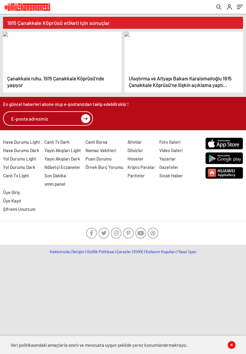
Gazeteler (168, 167)
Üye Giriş (11, 192)
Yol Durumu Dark (19, 167)
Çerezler (124, 251)
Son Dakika (55, 175)
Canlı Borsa (96, 142)
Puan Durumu (99, 158)
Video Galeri (170, 150)
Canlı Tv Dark (57, 142)
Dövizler (135, 150)
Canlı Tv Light (16, 175)
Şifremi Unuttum (19, 209)
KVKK (138, 251)
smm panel (54, 184)
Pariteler (136, 175)
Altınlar (135, 142)
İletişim (78, 251)
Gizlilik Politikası (100, 251)
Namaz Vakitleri (101, 150)
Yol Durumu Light (19, 158)
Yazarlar (167, 158)
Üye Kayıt (12, 200)
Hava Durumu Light (21, 142)
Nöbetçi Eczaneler (62, 167)
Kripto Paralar (141, 167)
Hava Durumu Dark (21, 150)
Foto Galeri (169, 142)
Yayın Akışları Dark (62, 158)
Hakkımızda (60, 251)
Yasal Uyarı (187, 251)
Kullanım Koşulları (161, 251)
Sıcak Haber (171, 175)
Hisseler (135, 158)
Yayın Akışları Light (62, 150)
